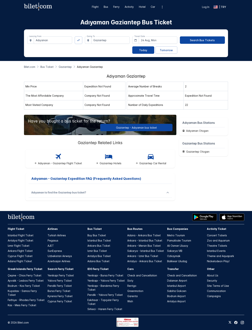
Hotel (142, 6)
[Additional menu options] (162, 7)
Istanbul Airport (176, 285)
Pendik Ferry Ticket (60, 285)
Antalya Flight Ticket (20, 240)
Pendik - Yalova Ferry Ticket (105, 294)
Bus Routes (135, 228)
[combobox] (53, 40)
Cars (130, 269)
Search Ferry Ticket (60, 269)
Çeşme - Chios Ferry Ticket (24, 275)
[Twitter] (230, 322)
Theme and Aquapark (220, 256)
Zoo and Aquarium (218, 240)
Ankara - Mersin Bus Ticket (144, 245)
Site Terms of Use (218, 285)
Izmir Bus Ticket (97, 250)
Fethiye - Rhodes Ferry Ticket (26, 300)
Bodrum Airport (176, 296)
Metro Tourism (176, 235)
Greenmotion (135, 290)
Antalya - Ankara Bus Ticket (144, 261)
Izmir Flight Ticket (18, 245)
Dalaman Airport (177, 280)
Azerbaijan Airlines (59, 261)
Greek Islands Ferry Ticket (25, 269)
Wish (130, 301)
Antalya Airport (176, 301)
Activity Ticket (216, 228)
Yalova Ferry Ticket (60, 280)
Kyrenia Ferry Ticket (60, 296)
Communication (216, 290)
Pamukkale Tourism (179, 240)
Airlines (53, 228)
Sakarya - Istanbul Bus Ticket (145, 250)
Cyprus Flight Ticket (20, 256)
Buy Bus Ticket (96, 235)
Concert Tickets (217, 235)
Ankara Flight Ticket (20, 250)
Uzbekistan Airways (60, 256)
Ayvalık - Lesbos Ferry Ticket (26, 280)
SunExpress (55, 250)
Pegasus (53, 240)
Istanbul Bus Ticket (99, 240)
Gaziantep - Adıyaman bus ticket (136, 127)
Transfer (173, 269)
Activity (129, 6)
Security (212, 280)
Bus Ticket (94, 228)
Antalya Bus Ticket (99, 256)
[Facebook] (236, 322)
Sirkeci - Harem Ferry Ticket (104, 309)
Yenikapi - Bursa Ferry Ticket (105, 275)
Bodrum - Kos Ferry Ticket (24, 285)
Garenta (132, 296)
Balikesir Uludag (177, 261)
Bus (106, 6)
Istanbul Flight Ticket (20, 235)
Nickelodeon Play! (218, 261)
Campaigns (214, 296)
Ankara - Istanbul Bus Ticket (144, 240)
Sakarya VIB (174, 250)
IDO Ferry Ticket (97, 269)
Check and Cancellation (142, 275)
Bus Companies (177, 228)
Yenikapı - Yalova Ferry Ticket (106, 280)
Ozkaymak (173, 256)
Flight (95, 6)
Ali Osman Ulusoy (177, 245)
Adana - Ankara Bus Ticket (144, 235)
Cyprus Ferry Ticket (60, 301)
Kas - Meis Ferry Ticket (22, 305)
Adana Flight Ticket (20, 261)
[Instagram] (242, 322)
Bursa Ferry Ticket (59, 290)
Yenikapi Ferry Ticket (61, 275)
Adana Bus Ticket (98, 261)
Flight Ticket (16, 228)
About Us (212, 275)
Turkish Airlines (57, 235)
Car (153, 6)
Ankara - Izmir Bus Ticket (142, 256)
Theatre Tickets (217, 245)
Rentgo (131, 285)
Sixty (130, 280)
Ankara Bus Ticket (98, 245)
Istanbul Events (216, 250)
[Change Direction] (78, 40)
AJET (51, 245)
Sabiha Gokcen (176, 290)
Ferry (116, 6)
